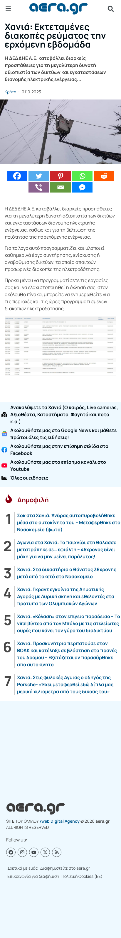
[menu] (8, 8)
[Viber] (38, 187)
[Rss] (56, 852)
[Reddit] (104, 176)
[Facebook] (17, 176)
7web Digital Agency (59, 821)
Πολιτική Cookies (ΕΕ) (81, 876)
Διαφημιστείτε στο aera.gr (65, 868)
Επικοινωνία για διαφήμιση (33, 876)
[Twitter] (38, 176)
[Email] (60, 187)
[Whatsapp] (82, 176)
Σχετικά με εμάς (22, 868)
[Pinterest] (60, 176)
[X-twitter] (45, 852)
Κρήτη (10, 92)
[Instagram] (22, 852)
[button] (110, 8)
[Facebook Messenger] (82, 187)
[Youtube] (33, 852)
